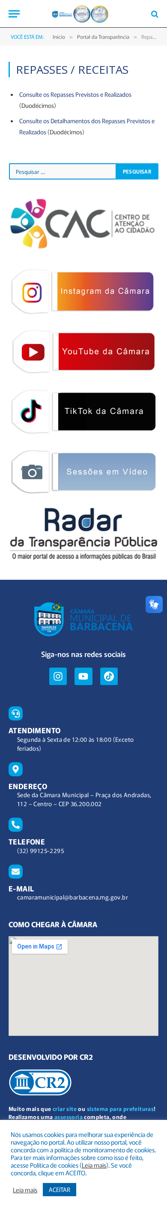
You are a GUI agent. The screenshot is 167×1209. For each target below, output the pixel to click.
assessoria (68, 1117)
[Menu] (14, 13)
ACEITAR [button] (59, 1189)
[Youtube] (83, 676)
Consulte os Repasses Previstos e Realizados (75, 94)
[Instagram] (58, 676)
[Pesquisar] (153, 13)
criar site (65, 1109)
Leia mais (94, 1165)
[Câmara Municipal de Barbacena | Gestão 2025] (83, 14)
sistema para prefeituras (120, 1109)
